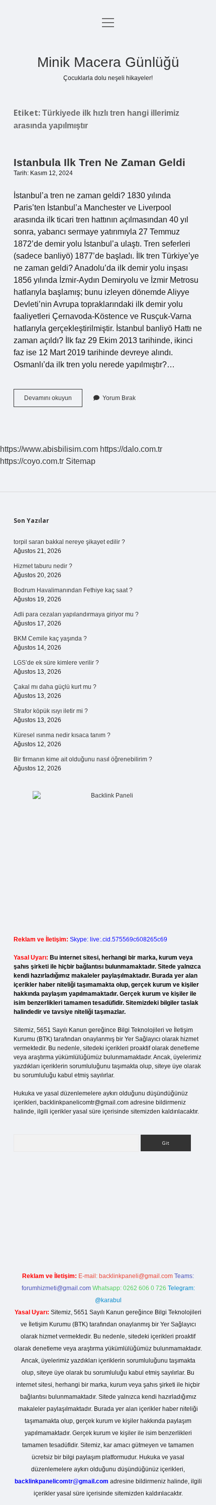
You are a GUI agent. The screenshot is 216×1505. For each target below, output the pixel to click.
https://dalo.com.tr (131, 449)
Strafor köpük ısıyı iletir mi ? (51, 711)
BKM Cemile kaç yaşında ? (50, 638)
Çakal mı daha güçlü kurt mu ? (55, 686)
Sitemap (80, 461)
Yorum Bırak (119, 398)
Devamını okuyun (53, 400)
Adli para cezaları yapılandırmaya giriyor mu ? (76, 614)
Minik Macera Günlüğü (108, 62)
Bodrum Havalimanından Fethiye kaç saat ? (73, 590)
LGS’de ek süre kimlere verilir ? (56, 662)
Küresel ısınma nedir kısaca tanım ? (62, 735)
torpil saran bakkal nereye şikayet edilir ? (69, 541)
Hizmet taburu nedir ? (43, 566)
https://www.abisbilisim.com (49, 449)
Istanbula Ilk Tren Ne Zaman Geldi (99, 162)
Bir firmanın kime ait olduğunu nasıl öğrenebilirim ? (83, 759)
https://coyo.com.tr (32, 461)
